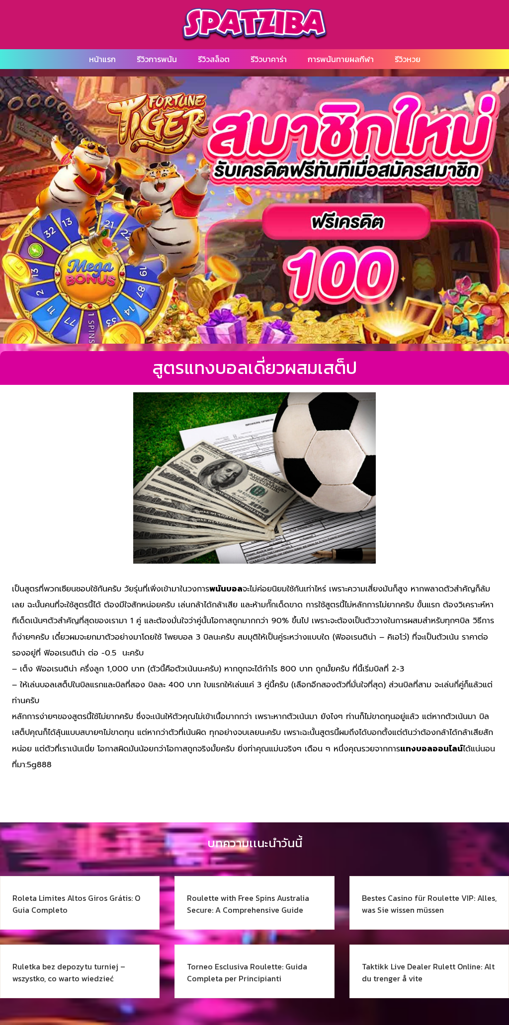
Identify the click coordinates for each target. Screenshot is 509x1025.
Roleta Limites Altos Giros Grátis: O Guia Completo (76, 904)
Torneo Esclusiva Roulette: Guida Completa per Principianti (247, 972)
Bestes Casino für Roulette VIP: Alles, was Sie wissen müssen (429, 904)
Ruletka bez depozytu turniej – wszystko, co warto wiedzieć (68, 972)
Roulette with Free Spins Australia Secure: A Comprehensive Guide (248, 904)
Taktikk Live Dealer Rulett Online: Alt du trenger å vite (428, 972)
